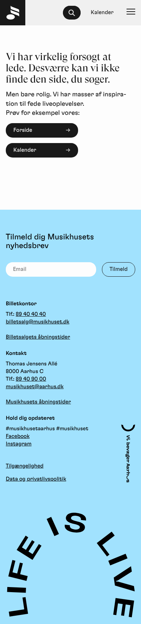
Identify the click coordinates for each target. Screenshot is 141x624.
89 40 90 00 (31, 379)
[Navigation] (131, 12)
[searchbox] (75, 13)
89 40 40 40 (31, 314)
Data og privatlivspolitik (36, 479)
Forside (22, 130)
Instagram (18, 444)
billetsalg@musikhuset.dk (37, 321)
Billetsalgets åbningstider (38, 337)
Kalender (24, 150)
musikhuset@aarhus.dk (35, 386)
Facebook (18, 436)
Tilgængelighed (24, 466)
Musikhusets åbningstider (38, 402)
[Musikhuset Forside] (12, 12)
